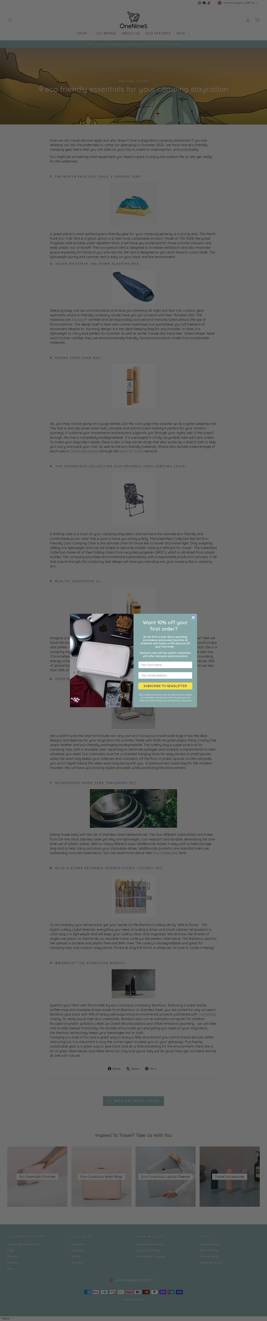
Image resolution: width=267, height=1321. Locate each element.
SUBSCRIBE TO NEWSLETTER (165, 686)
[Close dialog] (193, 617)
